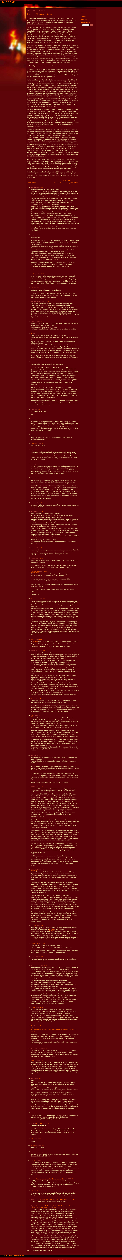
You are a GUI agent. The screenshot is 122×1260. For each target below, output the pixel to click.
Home (5, 1255)
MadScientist (34, 599)
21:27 (42, 464)
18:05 (41, 187)
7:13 (42, 786)
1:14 (39, 698)
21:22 (43, 443)
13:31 (41, 1160)
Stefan (32, 1139)
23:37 (44, 599)
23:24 (45, 571)
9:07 (43, 869)
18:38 (47, 301)
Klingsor (33, 1160)
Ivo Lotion (33, 1145)
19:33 (39, 333)
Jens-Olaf (33, 274)
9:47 (44, 943)
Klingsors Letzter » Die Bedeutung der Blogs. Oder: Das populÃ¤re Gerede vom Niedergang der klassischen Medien (53, 1206)
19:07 (41, 321)
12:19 (39, 1078)
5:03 (39, 716)
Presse (16, 1255)
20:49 (42, 419)
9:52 (42, 957)
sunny (32, 548)
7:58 (40, 1139)
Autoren (10, 1255)
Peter (32, 698)
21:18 (39, 435)
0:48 (40, 639)
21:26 (41, 450)
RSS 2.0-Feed (84, 19)
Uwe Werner (34, 443)
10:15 (45, 965)
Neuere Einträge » (74, 182)
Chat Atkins (34, 869)
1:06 (44, 650)
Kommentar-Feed (85, 22)
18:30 (39, 288)
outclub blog (39, 1123)
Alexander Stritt (35, 571)
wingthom (33, 925)
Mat (32, 333)
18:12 (40, 235)
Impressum (83, 16)
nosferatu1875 (34, 1191)
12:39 (54, 1207)
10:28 (45, 1048)
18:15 (42, 274)
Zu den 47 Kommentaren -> (71, 181)
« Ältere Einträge (31, 182)
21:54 (40, 503)
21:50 (39, 478)
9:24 (72, 1179)
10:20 (41, 1007)
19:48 (40, 362)
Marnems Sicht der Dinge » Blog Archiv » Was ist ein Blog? (50, 1179)
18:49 (73, 1199)
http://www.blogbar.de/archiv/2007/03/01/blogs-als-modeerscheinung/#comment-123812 (53, 1030)
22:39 (49, 1123)
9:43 (42, 925)
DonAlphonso (34, 943)
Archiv (82, 12)
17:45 (41, 1113)
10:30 (43, 1060)
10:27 (39, 1025)
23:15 (41, 558)
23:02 (40, 548)
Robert (32, 362)
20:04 (40, 409)
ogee (32, 478)
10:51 (45, 1191)
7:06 (39, 755)
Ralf (32, 288)
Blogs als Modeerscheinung (39, 14)
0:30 (42, 1145)
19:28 (44, 1152)
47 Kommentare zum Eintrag (61, 183)
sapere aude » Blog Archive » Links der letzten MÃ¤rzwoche (51, 1199)
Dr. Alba (35, 641)
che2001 (33, 1007)
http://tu (51, 929)
